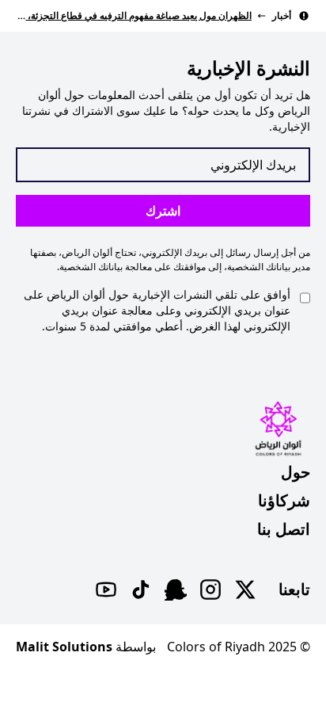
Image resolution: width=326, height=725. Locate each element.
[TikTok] (141, 589)
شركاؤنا (284, 500)
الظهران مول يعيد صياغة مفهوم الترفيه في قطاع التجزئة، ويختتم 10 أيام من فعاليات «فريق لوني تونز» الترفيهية (134, 15)
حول (295, 472)
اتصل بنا (283, 529)
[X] (245, 589)
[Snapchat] (176, 589)
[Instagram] (210, 589)
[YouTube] (106, 589)
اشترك (163, 210)
